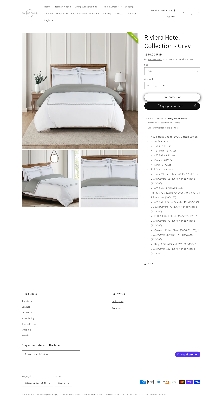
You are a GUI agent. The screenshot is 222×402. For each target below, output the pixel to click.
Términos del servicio (115, 394)
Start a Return (29, 324)
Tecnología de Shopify (49, 394)
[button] (87, 6)
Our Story (27, 312)
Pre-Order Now (172, 96)
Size (146, 64)
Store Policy (28, 318)
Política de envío (134, 394)
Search (25, 335)
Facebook (117, 308)
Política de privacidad (93, 394)
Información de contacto (155, 394)
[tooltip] (196, 106)
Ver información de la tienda (163, 127)
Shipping (26, 329)
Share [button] (151, 263)
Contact (26, 306)
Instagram (117, 301)
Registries (27, 301)
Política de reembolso (71, 394)
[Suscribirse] (76, 354)
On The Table (34, 394)
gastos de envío (155, 59)
